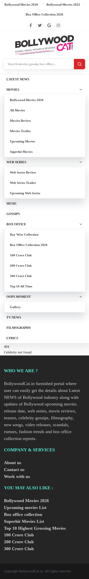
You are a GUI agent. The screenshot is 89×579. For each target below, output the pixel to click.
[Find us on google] (49, 25)
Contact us (14, 469)
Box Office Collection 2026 (44, 14)
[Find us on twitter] (40, 25)
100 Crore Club (21, 255)
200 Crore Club (21, 265)
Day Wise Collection (24, 234)
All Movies (17, 110)
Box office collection (23, 514)
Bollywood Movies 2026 (21, 4)
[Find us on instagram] (58, 25)
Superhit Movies (21, 152)
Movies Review (20, 121)
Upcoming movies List (25, 507)
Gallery (15, 307)
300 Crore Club (21, 276)
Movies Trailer (20, 131)
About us (12, 462)
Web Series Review (23, 172)
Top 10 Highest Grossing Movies (35, 528)
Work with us (17, 476)
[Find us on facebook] (30, 25)
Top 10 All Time (21, 286)
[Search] (79, 64)
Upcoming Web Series (25, 193)
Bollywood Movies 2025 (63, 4)
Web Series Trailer (23, 183)
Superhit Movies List (24, 521)
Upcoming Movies (22, 141)
